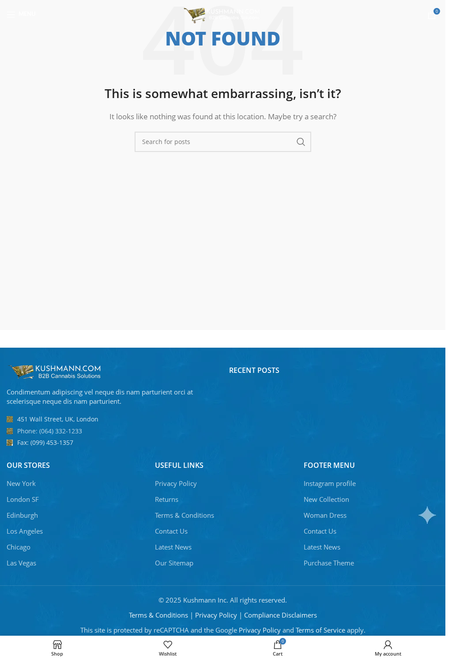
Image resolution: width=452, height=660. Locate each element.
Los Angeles (25, 531)
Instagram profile (330, 483)
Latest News (173, 546)
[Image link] (55, 371)
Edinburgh (22, 515)
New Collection (326, 499)
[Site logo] (222, 13)
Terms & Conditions (184, 515)
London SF (23, 499)
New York (21, 483)
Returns (166, 499)
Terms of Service (320, 630)
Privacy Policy (176, 483)
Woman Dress (325, 515)
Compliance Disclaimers (280, 615)
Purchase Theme (329, 562)
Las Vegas (21, 562)
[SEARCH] (301, 142)
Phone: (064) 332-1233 (49, 431)
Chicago (18, 546)
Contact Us (171, 531)
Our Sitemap (174, 562)
